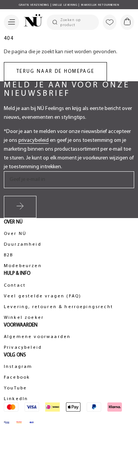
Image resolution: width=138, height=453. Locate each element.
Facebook (17, 377)
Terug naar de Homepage (55, 71)
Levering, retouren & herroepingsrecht (58, 307)
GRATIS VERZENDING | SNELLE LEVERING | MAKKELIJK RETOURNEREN (69, 5)
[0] (127, 22)
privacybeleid (33, 140)
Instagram (18, 366)
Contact (15, 285)
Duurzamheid (22, 244)
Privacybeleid (23, 347)
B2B (8, 255)
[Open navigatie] (11, 22)
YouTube (15, 388)
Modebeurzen (23, 266)
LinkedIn (16, 399)
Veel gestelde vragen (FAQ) (42, 296)
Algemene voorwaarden (37, 337)
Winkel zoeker (24, 317)
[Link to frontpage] (31, 21)
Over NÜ (15, 233)
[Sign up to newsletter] (20, 207)
